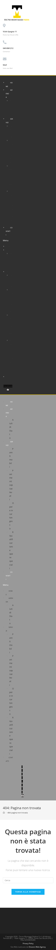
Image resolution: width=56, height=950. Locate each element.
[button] (8, 240)
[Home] (4, 812)
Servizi (9, 121)
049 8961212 (8, 48)
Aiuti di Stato (10, 108)
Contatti (9, 231)
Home (9, 84)
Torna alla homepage (28, 891)
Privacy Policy (28, 943)
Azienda (9, 250)
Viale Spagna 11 (10, 31)
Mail (5, 65)
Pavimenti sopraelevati (11, 151)
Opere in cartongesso (11, 177)
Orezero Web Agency (37, 947)
